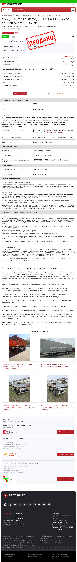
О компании (20, 522)
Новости (18, 520)
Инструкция (8, 520)
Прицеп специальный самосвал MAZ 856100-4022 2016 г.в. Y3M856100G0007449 (17, 366)
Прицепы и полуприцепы (25, 14)
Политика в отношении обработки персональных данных (62, 556)
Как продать (18, 10)
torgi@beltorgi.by (39, 174)
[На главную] (2, 14)
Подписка (7, 522)
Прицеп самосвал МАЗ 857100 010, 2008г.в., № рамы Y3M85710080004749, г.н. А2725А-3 (57, 408)
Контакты (7, 525)
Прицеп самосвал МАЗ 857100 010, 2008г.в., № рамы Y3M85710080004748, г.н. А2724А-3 (19, 408)
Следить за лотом (20, 93)
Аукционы (7, 10)
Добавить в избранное (55, 93)
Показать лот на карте (11, 29)
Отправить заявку (66, 432)
